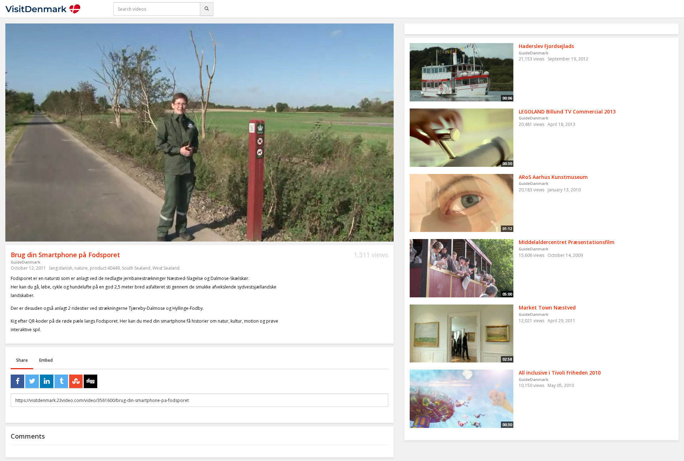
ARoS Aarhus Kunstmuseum (553, 177)
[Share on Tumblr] (61, 381)
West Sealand (166, 268)
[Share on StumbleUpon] (76, 381)
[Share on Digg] (90, 381)
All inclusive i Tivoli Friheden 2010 (560, 372)
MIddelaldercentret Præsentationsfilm (567, 242)
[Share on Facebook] (17, 381)
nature (81, 268)
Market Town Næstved (547, 307)
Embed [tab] (46, 360)
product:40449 (105, 268)
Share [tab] (22, 360)
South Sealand (136, 268)
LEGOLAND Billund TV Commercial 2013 (567, 111)
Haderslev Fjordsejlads (546, 46)
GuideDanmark (25, 262)
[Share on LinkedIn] (46, 381)
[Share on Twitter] (32, 381)
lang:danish (60, 268)
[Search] (206, 9)
